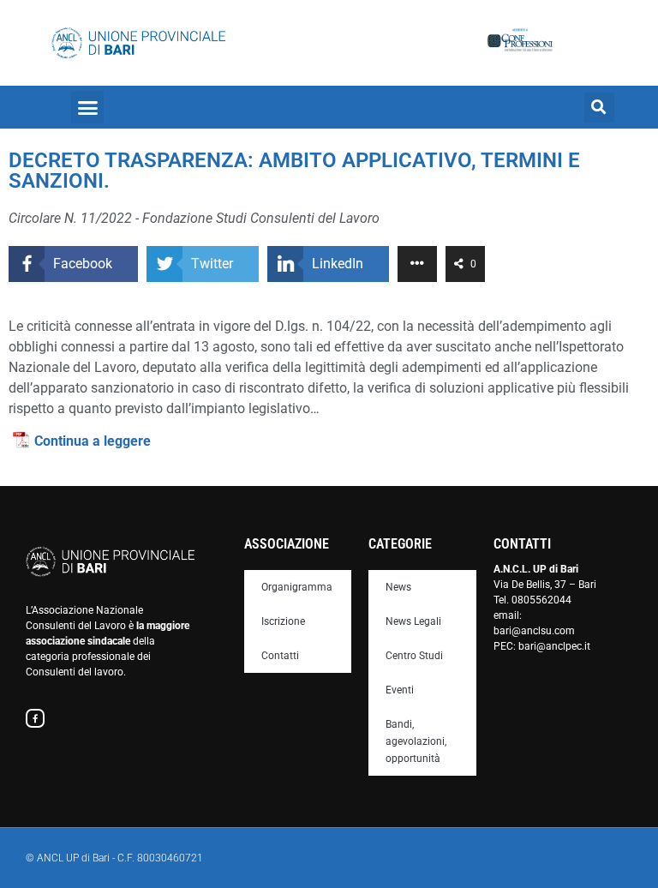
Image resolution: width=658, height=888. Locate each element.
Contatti (280, 656)
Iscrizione (283, 621)
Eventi (400, 690)
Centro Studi (414, 656)
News (398, 587)
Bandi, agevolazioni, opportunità (416, 741)
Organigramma (296, 587)
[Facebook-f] (35, 718)
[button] (87, 107)
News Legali (413, 621)
